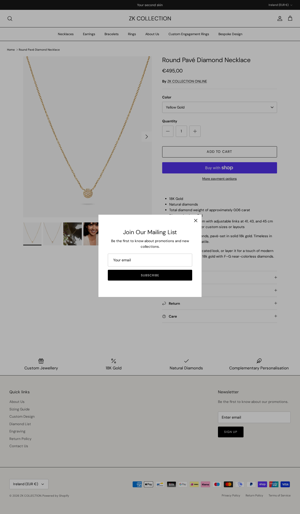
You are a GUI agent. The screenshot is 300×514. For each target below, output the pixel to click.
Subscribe (150, 275)
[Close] (196, 220)
